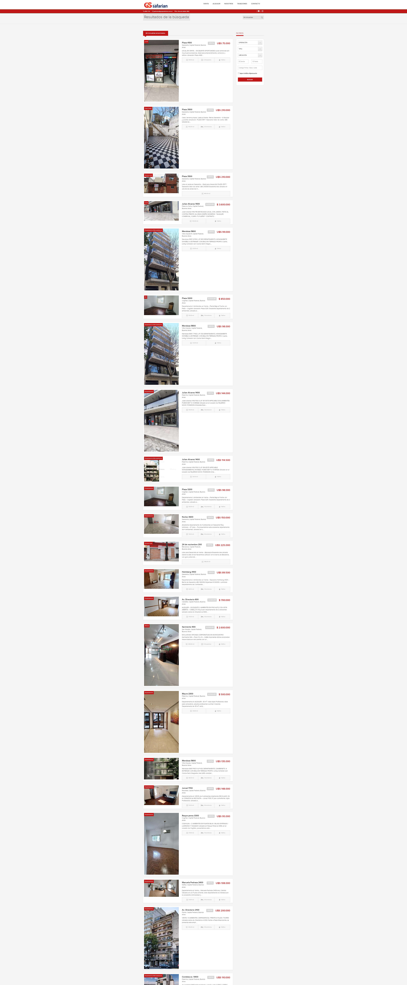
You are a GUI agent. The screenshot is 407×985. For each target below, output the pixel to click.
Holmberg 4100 (189, 572)
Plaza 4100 (187, 43)
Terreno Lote (148, 175)
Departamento (149, 391)
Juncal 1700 (187, 788)
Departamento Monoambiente (153, 230)
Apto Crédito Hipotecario (248, 73)
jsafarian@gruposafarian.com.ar (163, 11)
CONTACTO (255, 4)
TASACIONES (242, 4)
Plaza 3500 (187, 109)
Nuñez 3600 (187, 517)
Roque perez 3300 (190, 815)
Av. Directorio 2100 (190, 910)
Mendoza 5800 (189, 231)
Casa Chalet (148, 108)
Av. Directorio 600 (190, 599)
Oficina (147, 626)
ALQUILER (216, 4)
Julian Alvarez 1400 (191, 204)
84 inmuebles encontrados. (155, 33)
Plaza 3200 (187, 298)
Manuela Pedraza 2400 (192, 882)
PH (145, 297)
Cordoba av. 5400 (190, 977)
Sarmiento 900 (189, 627)
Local (146, 41)
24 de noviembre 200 (192, 544)
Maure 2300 (187, 694)
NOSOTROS (228, 4)
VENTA (206, 4)
